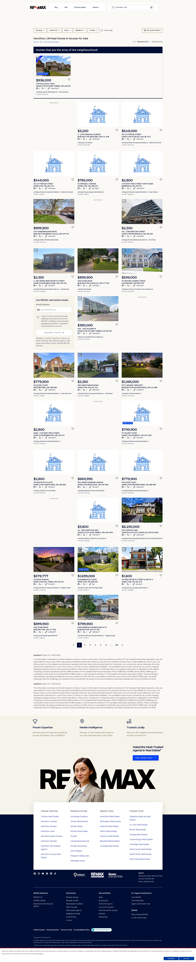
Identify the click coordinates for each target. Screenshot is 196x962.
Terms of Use (66, 930)
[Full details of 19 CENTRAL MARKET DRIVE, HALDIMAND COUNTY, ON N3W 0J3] (142, 260)
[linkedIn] (51, 873)
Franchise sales (137, 900)
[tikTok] (55, 873)
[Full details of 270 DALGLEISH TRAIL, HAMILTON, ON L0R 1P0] (53, 66)
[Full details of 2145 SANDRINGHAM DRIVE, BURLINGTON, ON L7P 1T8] (53, 211)
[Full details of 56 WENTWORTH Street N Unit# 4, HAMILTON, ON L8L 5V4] (142, 559)
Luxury (69, 920)
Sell (66, 7)
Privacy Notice (53, 930)
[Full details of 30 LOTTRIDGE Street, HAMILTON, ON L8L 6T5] (53, 163)
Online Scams (39, 930)
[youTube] (43, 873)
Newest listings (72, 897)
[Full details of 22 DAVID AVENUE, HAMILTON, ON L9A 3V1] (53, 559)
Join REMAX (136, 897)
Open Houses (51, 836)
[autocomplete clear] (151, 7)
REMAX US (37, 897)
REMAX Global (39, 900)
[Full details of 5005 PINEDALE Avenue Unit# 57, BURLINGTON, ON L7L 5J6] (98, 607)
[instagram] (39, 873)
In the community (138, 918)
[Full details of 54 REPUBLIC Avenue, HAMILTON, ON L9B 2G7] (98, 163)
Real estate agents (73, 910)
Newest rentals (72, 900)
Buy (56, 7)
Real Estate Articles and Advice (43, 905)
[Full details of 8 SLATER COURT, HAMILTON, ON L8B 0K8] (142, 462)
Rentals (49, 841)
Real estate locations (74, 904)
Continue (171, 958)
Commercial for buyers (108, 910)
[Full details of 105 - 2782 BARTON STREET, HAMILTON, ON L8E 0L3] (142, 211)
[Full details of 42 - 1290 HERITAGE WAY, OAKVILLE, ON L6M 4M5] (98, 510)
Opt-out (187, 958)
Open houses (71, 907)
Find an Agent (80, 7)
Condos (49, 821)
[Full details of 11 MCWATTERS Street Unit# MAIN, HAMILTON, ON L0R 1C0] (142, 163)
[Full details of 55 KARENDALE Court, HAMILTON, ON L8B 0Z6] (98, 559)
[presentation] (53, 66)
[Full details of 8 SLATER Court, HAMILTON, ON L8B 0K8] (53, 365)
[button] (101, 930)
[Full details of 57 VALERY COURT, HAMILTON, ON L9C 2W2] (142, 412)
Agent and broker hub (140, 904)
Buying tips (103, 900)
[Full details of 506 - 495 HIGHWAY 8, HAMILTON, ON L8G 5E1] (98, 308)
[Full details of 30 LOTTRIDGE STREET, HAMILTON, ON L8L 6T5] (142, 114)
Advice (95, 7)
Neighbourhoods (73, 914)
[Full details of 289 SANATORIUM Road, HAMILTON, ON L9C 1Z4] (98, 365)
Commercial (71, 917)
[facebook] (34, 873)
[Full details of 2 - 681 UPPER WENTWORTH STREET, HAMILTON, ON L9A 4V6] (53, 260)
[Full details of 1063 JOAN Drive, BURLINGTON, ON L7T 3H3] (53, 607)
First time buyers (105, 904)
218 (116, 645)
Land (48, 831)
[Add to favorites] (69, 79)
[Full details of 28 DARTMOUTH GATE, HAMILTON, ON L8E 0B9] (53, 462)
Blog (101, 897)
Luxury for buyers (106, 907)
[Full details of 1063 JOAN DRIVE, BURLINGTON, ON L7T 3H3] (98, 260)
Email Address (43, 304)
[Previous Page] (73, 645)
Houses (49, 826)
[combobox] (132, 7)
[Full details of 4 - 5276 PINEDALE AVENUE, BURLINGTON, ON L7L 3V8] (98, 114)
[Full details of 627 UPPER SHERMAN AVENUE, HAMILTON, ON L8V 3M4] (98, 462)
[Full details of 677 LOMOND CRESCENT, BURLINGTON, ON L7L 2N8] (142, 365)
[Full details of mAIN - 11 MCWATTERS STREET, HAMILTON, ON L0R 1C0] (53, 412)
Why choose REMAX (139, 914)
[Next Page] (122, 645)
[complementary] (101, 930)
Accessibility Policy (82, 930)
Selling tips (103, 917)
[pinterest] (47, 873)
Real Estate (50, 816)
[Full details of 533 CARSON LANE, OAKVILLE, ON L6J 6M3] (142, 510)
